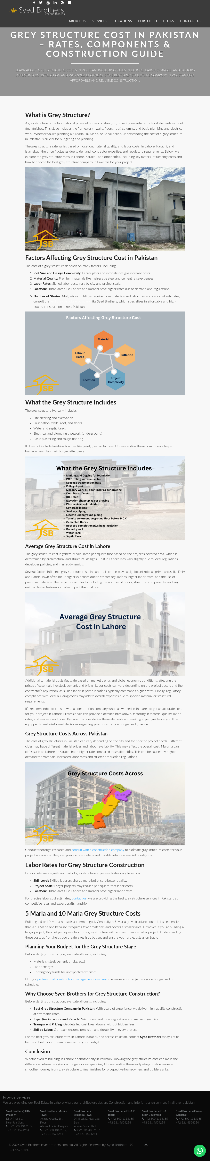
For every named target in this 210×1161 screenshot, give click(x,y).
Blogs (168, 21)
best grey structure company (70, 301)
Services (99, 21)
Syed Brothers (41, 10)
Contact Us (190, 21)
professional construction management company (72, 979)
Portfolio (147, 21)
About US (77, 21)
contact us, (79, 898)
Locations (122, 21)
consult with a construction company (98, 850)
